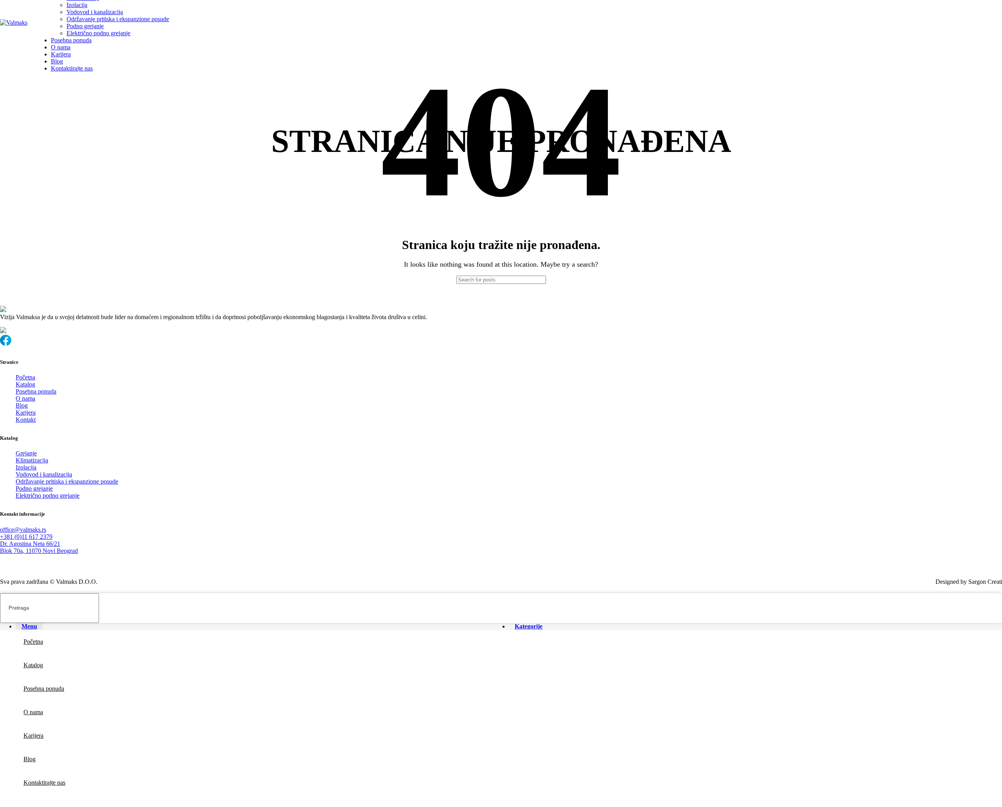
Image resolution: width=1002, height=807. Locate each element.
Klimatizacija (32, 460)
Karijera (26, 412)
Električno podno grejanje (98, 33)
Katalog (25, 384)
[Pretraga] (570, 280)
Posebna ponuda (36, 391)
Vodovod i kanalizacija (95, 12)
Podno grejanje (85, 26)
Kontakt (26, 419)
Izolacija (77, 5)
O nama (25, 398)
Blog (22, 405)
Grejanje (26, 453)
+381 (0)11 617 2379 (26, 536)
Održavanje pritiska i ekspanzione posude (118, 19)
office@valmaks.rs (23, 529)
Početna (25, 377)
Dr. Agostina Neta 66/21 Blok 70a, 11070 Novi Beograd (39, 547)
